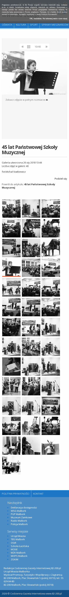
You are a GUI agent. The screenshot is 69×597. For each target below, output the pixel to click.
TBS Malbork (18, 539)
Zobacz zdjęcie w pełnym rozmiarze (26, 99)
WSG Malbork (18, 510)
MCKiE (14, 549)
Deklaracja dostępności (24, 507)
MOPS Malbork (19, 556)
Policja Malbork (19, 524)
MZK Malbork (18, 552)
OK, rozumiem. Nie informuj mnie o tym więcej (48, 19)
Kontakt (38, 493)
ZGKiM (14, 559)
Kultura (21, 24)
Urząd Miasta (18, 536)
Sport (34, 24)
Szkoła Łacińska (20, 546)
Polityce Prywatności (49, 14)
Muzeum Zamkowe (21, 517)
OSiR (13, 542)
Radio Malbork (19, 520)
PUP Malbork (18, 514)
